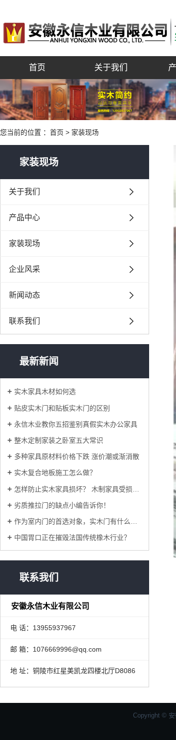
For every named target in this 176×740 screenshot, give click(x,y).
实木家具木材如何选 (45, 391)
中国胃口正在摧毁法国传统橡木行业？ (72, 537)
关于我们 (111, 67)
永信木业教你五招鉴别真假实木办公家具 (75, 424)
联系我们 (24, 321)
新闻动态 (24, 295)
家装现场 (85, 132)
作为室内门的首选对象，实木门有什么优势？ (78, 521)
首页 (37, 67)
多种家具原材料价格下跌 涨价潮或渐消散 (76, 456)
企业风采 (24, 269)
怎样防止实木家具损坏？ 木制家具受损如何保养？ (78, 489)
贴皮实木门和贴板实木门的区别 (62, 408)
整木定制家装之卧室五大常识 (58, 440)
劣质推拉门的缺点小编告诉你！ (62, 505)
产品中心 (24, 217)
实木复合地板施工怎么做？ (55, 472)
